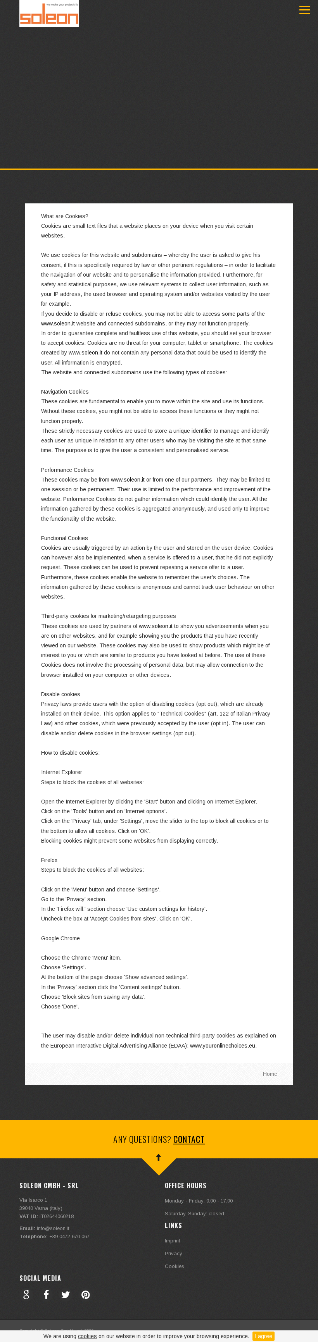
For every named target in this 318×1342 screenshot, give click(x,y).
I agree (263, 1336)
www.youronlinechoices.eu (222, 1046)
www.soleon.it (58, 323)
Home (270, 1074)
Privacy (173, 1253)
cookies (87, 1336)
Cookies (174, 1266)
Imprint (172, 1241)
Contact (189, 1139)
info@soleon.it (53, 1228)
